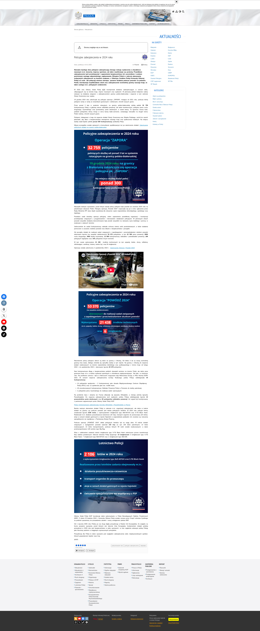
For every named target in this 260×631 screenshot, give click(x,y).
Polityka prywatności (155, 626)
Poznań (153, 64)
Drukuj (145, 64)
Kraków (153, 56)
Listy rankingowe (137, 575)
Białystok (153, 47)
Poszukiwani (79, 580)
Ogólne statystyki (110, 570)
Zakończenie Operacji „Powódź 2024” (122, 248)
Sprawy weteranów (163, 574)
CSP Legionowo (156, 81)
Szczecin (171, 67)
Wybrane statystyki (107, 574)
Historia (91, 582)
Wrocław (153, 70)
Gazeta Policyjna (156, 78)
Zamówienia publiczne (149, 565)
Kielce (170, 53)
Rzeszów (153, 67)
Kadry (155, 121)
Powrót (136, 64)
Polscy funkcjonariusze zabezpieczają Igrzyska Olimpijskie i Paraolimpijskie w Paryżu (102, 405)
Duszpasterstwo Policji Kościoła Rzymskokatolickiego (95, 596)
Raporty (107, 582)
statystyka (143, 545)
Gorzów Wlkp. (172, 50)
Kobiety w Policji (158, 124)
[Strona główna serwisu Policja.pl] (173, 11)
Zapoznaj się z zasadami (155, 623)
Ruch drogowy (79, 577)
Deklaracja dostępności (137, 619)
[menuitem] (82, 23)
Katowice (153, 53)
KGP (152, 73)
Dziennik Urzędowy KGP (123, 568)
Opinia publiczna (110, 585)
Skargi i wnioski (165, 570)
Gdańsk (153, 50)
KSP (169, 56)
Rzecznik (163, 568)
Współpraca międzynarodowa (94, 591)
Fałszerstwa (156, 110)
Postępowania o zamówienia (151, 571)
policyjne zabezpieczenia (132, 545)
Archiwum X (79, 575)
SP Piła (170, 81)
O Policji (91, 564)
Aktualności (88, 29)
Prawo (120, 564)
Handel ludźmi (157, 116)
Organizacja (92, 577)
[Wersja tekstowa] (180, 11)
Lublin (152, 58)
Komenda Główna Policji (94, 574)
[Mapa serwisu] (176, 11)
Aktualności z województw (79, 571)
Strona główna (78, 29)
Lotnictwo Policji (80, 585)
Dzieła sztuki (157, 107)
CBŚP (170, 73)
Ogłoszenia (135, 573)
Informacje (108, 568)
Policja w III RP (93, 580)
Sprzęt (91, 585)
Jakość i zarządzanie (159, 118)
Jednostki (92, 568)
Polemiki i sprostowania (79, 588)
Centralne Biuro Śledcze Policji (162, 104)
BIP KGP (101, 619)
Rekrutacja (135, 578)
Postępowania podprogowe (150, 575)
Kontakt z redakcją (117, 619)
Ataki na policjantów (159, 96)
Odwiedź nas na (79, 618)
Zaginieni (78, 582)
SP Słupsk (154, 84)
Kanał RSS (75, 618)
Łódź (169, 58)
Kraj (169, 70)
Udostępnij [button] (81, 550)
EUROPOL (171, 75)
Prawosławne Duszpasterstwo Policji (94, 603)
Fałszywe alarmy (158, 113)
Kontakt (162, 564)
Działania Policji (79, 564)
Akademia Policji (173, 78)
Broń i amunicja (158, 102)
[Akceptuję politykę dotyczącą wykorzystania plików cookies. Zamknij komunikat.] (176, 1)
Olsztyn (153, 61)
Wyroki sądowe (123, 572)
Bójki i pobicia (157, 99)
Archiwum (149, 579)
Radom (170, 64)
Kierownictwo (93, 570)
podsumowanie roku (117, 545)
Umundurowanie (94, 587)
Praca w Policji (136, 564)
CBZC (152, 75)
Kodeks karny (109, 577)
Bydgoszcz (171, 47)
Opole (170, 61)
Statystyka (107, 564)
